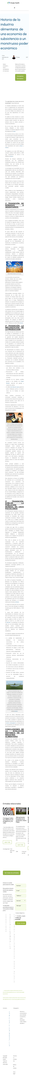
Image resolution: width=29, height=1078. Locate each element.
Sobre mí (16, 1021)
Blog (15, 1025)
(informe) (8, 622)
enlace (21, 145)
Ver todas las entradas (12, 873)
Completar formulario (20, 77)
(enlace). (17, 602)
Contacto (16, 1029)
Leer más (7, 842)
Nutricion (16, 1012)
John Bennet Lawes (14, 387)
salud (14, 131)
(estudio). (16, 711)
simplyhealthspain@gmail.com (9, 1028)
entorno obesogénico (11, 723)
